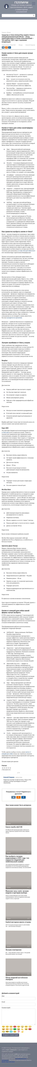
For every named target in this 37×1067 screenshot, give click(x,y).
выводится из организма (14, 318)
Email (3, 1002)
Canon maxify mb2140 (14, 827)
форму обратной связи (8, 1061)
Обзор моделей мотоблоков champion (17, 978)
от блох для (5, 432)
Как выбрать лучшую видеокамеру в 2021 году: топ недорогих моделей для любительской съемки (17, 859)
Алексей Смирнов (8, 777)
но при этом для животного (26, 251)
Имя (3, 996)
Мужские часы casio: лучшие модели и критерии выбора (17, 892)
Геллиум (21, 2)
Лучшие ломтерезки (13, 950)
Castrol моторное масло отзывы (18, 922)
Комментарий (6, 1007)
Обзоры (21, 45)
